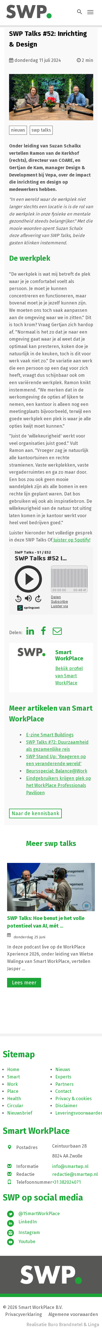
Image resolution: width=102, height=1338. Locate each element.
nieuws (18, 130)
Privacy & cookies (73, 1098)
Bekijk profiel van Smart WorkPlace (69, 676)
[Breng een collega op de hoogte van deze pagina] (57, 632)
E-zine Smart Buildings (50, 734)
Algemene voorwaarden (73, 1314)
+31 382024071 (66, 1182)
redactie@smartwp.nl (75, 1174)
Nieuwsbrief (19, 1113)
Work (12, 1084)
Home (13, 1069)
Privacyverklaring (23, 1314)
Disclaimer (66, 1105)
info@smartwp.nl (70, 1166)
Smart (13, 1077)
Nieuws (62, 1069)
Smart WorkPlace (69, 655)
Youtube (26, 1241)
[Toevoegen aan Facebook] (43, 632)
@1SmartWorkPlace (39, 1213)
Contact (63, 1091)
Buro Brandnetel (65, 1324)
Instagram (29, 1232)
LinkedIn (27, 1221)
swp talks (41, 130)
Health (14, 1098)
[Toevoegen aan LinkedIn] (30, 632)
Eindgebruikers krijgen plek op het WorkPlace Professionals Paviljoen (58, 785)
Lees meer (24, 983)
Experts (63, 1077)
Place (12, 1091)
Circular (15, 1105)
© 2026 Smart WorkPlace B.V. (33, 1307)
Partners (64, 1084)
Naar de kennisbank (35, 813)
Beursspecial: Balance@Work (56, 771)
